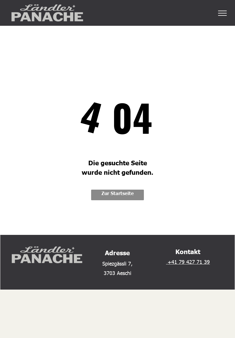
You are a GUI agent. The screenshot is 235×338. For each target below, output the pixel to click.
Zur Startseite (117, 193)
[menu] (222, 13)
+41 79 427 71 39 (189, 261)
